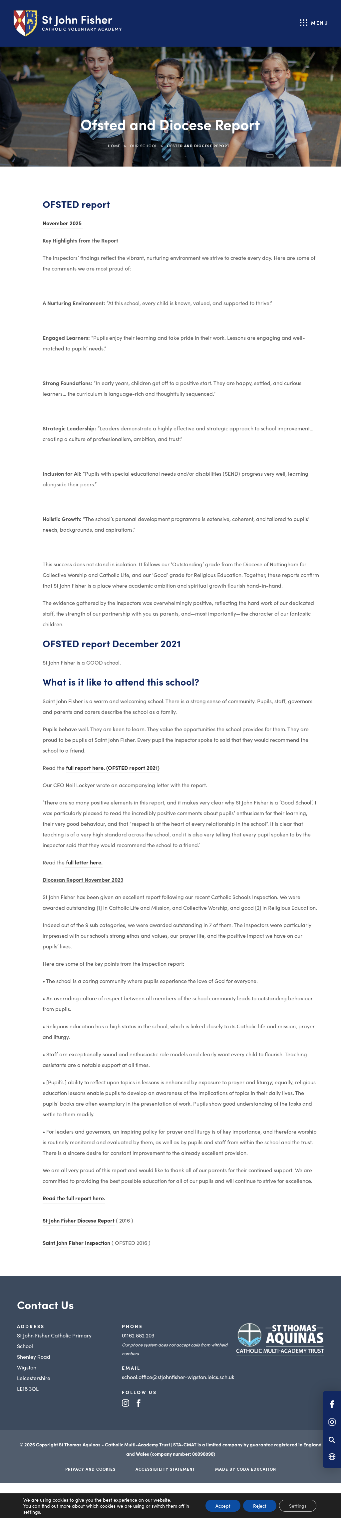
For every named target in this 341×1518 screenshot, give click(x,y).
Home (114, 145)
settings (31, 1512)
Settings (297, 1505)
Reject (259, 1505)
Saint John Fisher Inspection (76, 1243)
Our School (143, 145)
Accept (222, 1505)
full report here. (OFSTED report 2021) (113, 768)
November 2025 (63, 224)
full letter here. (84, 863)
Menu (320, 22)
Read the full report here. (74, 1199)
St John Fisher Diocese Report (79, 1221)
